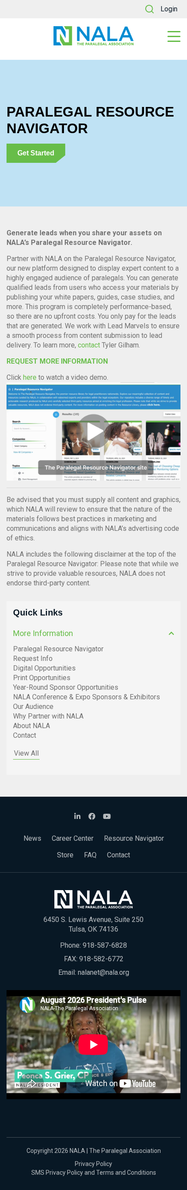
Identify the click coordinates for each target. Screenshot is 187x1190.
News (32, 838)
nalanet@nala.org (103, 972)
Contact (24, 735)
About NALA (31, 726)
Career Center (73, 838)
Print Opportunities (41, 678)
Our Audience (33, 706)
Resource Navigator (134, 838)
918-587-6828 (105, 945)
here (30, 377)
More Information (43, 633)
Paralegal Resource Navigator (58, 649)
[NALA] (93, 35)
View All (26, 753)
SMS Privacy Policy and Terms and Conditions (93, 1172)
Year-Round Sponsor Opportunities (65, 687)
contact (89, 345)
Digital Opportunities (44, 668)
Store (65, 855)
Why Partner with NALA (48, 716)
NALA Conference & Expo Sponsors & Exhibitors (86, 697)
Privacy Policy (93, 1163)
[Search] (149, 9)
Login (168, 9)
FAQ (90, 855)
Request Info (33, 658)
